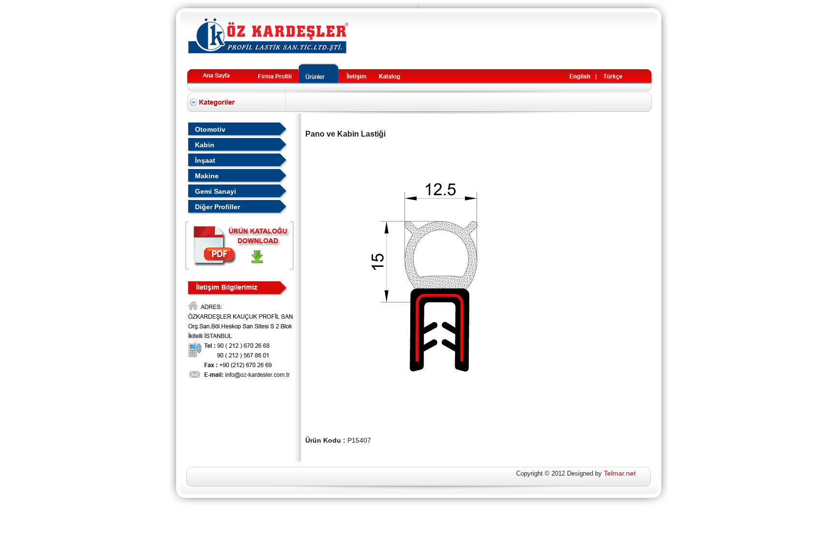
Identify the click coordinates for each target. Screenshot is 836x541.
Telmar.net (620, 473)
